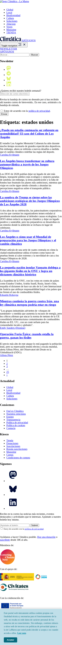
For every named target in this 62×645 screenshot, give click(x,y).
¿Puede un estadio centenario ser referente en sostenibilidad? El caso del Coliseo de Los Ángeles (29, 133)
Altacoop (11, 24)
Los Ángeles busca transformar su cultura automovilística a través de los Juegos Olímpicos (27, 164)
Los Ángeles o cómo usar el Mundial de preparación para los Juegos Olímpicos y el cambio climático (28, 240)
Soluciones (11, 21)
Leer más (21, 633)
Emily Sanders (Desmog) (12, 328)
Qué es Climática (15, 411)
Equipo (10, 416)
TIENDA (11, 32)
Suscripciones (13, 446)
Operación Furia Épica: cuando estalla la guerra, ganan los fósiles (27, 335)
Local (9, 12)
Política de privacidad (17, 422)
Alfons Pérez (6, 355)
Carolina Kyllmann (9, 154)
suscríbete (5, 539)
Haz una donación (46, 537)
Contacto (10, 428)
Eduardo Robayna (9, 295)
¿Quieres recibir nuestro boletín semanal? (20, 90)
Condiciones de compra (18, 457)
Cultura (10, 18)
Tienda (9, 440)
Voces (9, 26)
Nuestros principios (16, 414)
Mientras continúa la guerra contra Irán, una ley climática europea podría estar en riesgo (29, 303)
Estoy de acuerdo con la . (27, 111)
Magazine (11, 29)
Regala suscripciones (16, 449)
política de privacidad (39, 111)
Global (9, 9)
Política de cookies (15, 425)
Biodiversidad (13, 15)
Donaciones (12, 443)
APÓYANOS (29, 40)
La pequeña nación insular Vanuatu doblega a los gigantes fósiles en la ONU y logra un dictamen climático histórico (30, 271)
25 (7, 372)
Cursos (9, 454)
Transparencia (13, 419)
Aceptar (10, 640)
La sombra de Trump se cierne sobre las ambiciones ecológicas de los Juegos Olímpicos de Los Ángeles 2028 (30, 201)
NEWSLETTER (8, 48)
